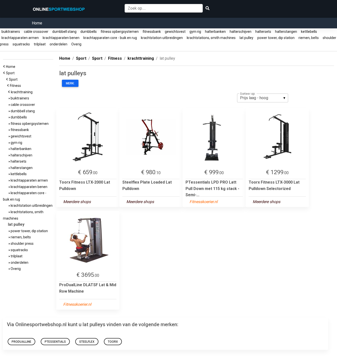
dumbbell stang (64, 32)
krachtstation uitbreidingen (161, 38)
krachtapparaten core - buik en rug (110, 38)
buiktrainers (10, 32)
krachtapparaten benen (61, 38)
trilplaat (39, 44)
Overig (76, 44)
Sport (11, 73)
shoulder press (22, 243)
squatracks (21, 44)
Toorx (113, 341)
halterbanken (215, 32)
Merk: (70, 83)
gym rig (195, 32)
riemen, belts (308, 38)
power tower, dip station (276, 38)
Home (37, 23)
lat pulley (246, 38)
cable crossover (36, 32)
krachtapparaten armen (20, 38)
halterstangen (286, 32)
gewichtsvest (175, 32)
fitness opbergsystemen (119, 32)
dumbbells (88, 32)
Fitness (16, 86)
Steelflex (86, 341)
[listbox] (262, 98)
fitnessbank (151, 32)
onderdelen (58, 44)
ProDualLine (21, 341)
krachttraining (22, 92)
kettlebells (309, 32)
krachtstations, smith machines (211, 38)
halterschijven (240, 32)
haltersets (263, 32)
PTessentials (55, 341)
